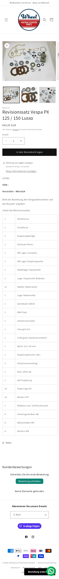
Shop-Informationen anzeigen (21, 171)
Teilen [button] (9, 442)
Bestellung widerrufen (39, 571)
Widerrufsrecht (29, 567)
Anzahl (5, 134)
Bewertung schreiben (29, 481)
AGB (40, 567)
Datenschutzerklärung (47, 563)
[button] (6, 19)
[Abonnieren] (45, 515)
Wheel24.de (13, 563)
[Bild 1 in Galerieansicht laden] (11, 95)
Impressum (15, 567)
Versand (16, 129)
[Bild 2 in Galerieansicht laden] (29, 95)
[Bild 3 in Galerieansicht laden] (47, 95)
